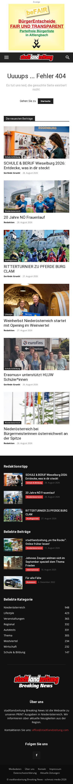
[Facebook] (36, 755)
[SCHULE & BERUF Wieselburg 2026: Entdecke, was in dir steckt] (36, 142)
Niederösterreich (12, 211)
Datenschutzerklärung (25, 772)
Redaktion (9, 222)
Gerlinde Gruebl (12, 172)
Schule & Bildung (12, 157)
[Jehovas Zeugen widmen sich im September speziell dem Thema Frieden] (13, 562)
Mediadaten (15, 769)
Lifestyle (9, 314)
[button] (6, 57)
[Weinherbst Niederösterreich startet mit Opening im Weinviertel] (36, 300)
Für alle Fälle (33, 578)
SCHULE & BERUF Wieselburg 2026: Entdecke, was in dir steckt (34, 165)
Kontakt (42, 769)
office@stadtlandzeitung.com (50, 730)
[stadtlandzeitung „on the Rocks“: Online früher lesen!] (13, 544)
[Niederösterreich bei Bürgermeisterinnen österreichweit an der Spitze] (36, 408)
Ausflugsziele (11, 260)
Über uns (29, 769)
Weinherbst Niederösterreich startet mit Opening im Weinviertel (35, 323)
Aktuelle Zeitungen (50, 772)
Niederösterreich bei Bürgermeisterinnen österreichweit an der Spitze (36, 434)
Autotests (31, 582)
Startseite (46, 101)
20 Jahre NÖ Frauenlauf (24, 217)
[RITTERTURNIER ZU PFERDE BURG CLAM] (36, 246)
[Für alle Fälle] (13, 582)
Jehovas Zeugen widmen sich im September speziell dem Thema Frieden (45, 562)
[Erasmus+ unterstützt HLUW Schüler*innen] (36, 354)
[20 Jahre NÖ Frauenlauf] (36, 196)
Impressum (55, 769)
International (32, 569)
